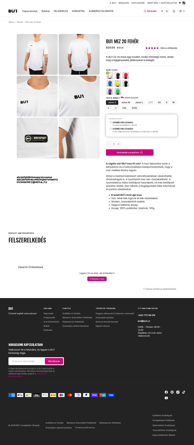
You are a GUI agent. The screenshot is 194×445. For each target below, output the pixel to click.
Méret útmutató (131, 97)
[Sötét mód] (164, 11)
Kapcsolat (48, 313)
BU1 (18, 425)
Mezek (20, 22)
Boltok (46, 326)
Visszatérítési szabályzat (164, 430)
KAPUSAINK (138, 3)
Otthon (11, 22)
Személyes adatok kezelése (76, 326)
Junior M (126, 103)
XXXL (135, 108)
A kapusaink (49, 317)
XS (160, 103)
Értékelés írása (97, 279)
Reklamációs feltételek (73, 322)
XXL (125, 108)
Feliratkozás (54, 361)
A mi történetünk (51, 322)
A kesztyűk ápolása (105, 317)
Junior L (140, 103)
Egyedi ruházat (103, 326)
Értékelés (48, 330)
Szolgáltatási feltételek (164, 420)
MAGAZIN (124, 3)
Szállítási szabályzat (162, 415)
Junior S (113, 103)
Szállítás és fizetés (71, 313)
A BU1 (113, 3)
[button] (150, 11)
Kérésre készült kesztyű (107, 322)
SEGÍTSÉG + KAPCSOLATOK (162, 3)
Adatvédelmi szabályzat (164, 425)
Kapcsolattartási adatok (164, 435)
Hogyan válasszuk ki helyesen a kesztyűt (115, 313)
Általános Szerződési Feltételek (77, 317)
